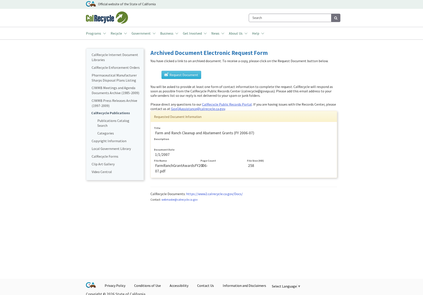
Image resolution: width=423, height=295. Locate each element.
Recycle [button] (116, 33)
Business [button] (166, 33)
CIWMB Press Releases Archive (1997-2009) (114, 103)
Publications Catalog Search (113, 123)
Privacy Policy (115, 285)
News (215, 33)
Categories (105, 133)
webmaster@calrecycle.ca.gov (179, 199)
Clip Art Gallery (103, 164)
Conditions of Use (147, 285)
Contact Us (205, 285)
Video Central (102, 172)
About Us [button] (236, 33)
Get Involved (192, 33)
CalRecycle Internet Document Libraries (115, 57)
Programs (93, 33)
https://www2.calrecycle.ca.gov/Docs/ (214, 194)
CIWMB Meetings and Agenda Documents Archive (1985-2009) (115, 90)
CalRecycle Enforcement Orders (116, 67)
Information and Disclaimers (244, 285)
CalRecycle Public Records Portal (227, 104)
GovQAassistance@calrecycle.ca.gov (198, 108)
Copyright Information (109, 141)
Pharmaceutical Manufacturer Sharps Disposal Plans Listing (114, 77)
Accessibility (179, 285)
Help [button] (255, 33)
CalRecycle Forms (105, 156)
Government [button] (141, 33)
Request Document (183, 75)
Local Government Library (111, 148)
